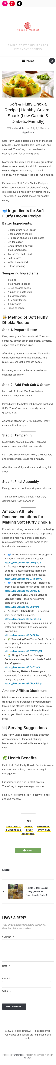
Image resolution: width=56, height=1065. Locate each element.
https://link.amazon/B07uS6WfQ (23, 578)
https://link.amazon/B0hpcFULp (23, 683)
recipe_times (44, 830)
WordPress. (19, 1055)
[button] (28, 60)
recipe (29, 830)
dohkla (28, 826)
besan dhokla (13, 826)
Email (6, 978)
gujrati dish (43, 826)
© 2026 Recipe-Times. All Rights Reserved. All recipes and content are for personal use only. (28, 1035)
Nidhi (21, 128)
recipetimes (28, 834)
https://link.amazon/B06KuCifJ (22, 590)
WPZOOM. (28, 1058)
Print (30, 850)
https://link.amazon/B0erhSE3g (22, 618)
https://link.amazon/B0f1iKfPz (21, 606)
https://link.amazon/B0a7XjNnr (22, 635)
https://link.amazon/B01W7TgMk (23, 651)
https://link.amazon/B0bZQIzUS (22, 562)
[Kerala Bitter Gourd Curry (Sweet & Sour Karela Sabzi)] (15, 891)
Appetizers (28, 132)
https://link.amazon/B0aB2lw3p (22, 667)
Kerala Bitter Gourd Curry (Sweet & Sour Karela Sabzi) (37, 891)
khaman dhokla (13, 830)
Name (6, 966)
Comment (8, 936)
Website (6, 991)
